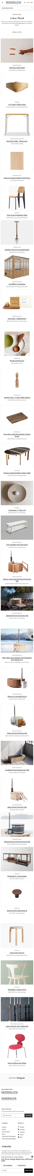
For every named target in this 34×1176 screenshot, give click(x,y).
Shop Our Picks (17, 14)
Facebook (22, 1132)
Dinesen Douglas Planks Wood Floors (17, 178)
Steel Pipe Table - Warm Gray (17, 141)
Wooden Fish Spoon (17, 361)
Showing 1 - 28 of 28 (17, 32)
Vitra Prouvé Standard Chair (17, 215)
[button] (24, 2)
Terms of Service (6, 1131)
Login (31, 2)
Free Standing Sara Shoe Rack (17, 545)
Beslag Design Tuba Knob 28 (17, 911)
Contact (4, 1129)
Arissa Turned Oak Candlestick (17, 1026)
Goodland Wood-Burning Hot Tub (17, 770)
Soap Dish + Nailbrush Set (17, 319)
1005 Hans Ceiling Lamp (17, 104)
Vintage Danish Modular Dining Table (17, 473)
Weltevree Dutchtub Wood (17, 697)
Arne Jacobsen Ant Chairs (17, 1063)
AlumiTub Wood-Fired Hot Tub (17, 616)
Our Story (4, 1127)
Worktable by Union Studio (17, 876)
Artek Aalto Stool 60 (17, 953)
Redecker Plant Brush (17, 68)
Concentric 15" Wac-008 (17, 510)
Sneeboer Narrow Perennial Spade (17, 250)
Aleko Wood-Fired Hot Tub (17, 807)
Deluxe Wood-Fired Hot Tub (17, 733)
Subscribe (28, 1170)
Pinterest (22, 1127)
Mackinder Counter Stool (17, 990)
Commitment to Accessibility (9, 1136)
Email (21, 1137)
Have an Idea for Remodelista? (9, 1138)
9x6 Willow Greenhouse (17, 284)
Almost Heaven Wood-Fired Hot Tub (17, 842)
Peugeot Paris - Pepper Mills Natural (17, 398)
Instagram (22, 1129)
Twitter (21, 1134)
